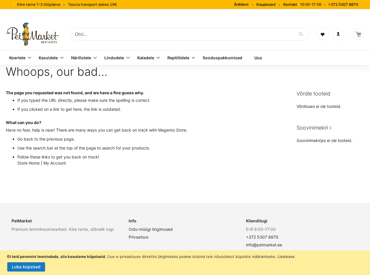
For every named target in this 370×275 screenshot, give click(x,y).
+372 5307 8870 (343, 4)
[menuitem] (18, 58)
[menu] (185, 58)
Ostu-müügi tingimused (151, 229)
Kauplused (265, 4)
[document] (185, 263)
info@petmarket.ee (264, 244)
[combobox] (190, 34)
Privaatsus (138, 237)
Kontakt (290, 4)
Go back (25, 138)
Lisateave (286, 256)
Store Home (28, 162)
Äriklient (241, 4)
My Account (54, 162)
